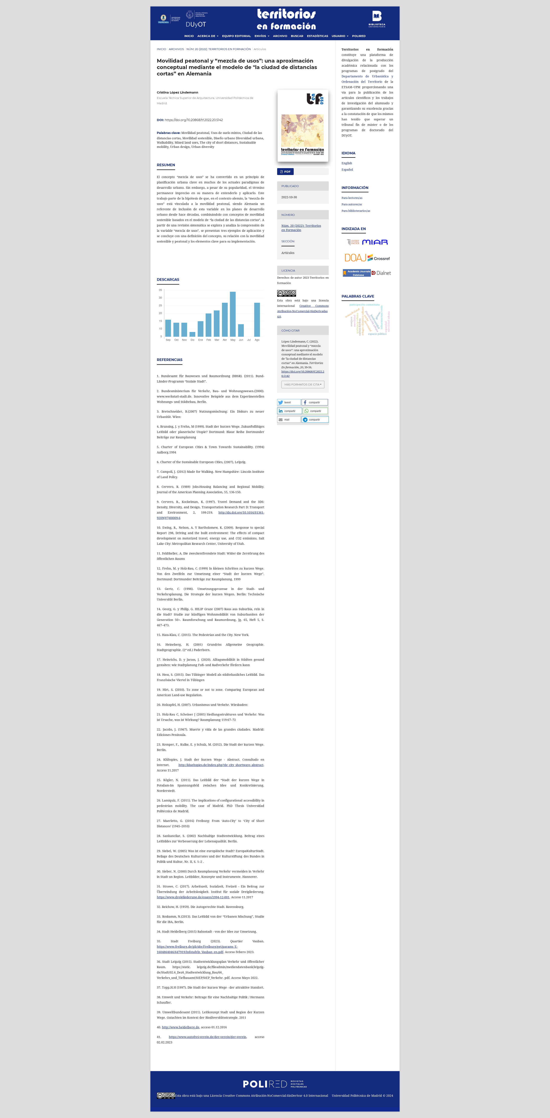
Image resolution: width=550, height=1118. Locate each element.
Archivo (280, 36)
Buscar (297, 36)
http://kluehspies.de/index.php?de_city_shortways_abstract (221, 765)
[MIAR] (375, 245)
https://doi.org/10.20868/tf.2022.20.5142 (194, 120)
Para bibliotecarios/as (356, 211)
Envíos (261, 36)
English (347, 163)
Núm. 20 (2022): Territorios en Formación (218, 49)
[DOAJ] (356, 260)
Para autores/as (352, 204)
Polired (359, 36)
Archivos (176, 49)
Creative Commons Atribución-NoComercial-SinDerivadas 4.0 (303, 311)
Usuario (339, 36)
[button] (289, 402)
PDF (286, 171)
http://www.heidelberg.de (180, 1027)
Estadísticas (317, 36)
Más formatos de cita (301, 384)
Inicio (189, 36)
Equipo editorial (236, 36)
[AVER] (353, 245)
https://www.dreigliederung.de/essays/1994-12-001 (193, 897)
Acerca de (206, 36)
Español (347, 169)
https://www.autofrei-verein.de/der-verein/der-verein (207, 1037)
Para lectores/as (352, 198)
